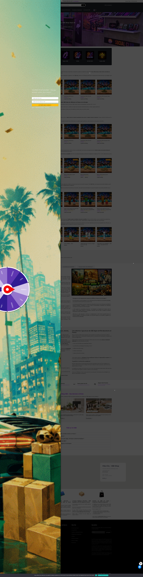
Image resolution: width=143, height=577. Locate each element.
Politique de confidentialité (103, 575)
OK (96, 575)
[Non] (141, 575)
